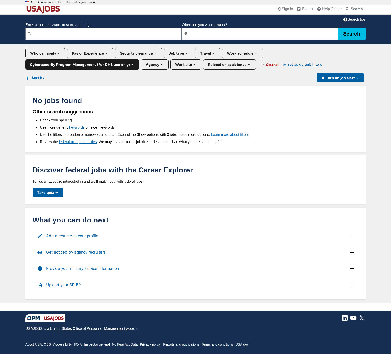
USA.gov (242, 344)
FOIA (78, 344)
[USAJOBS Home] (44, 9)
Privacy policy (150, 344)
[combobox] (103, 34)
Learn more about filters (230, 134)
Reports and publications (181, 344)
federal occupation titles (78, 142)
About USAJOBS (38, 344)
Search (351, 34)
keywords (77, 127)
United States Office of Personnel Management (87, 328)
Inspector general (97, 344)
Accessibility (62, 344)
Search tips (357, 19)
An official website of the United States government (63, 2)
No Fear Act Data (125, 344)
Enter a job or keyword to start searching (57, 25)
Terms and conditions (217, 344)
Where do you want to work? (204, 25)
